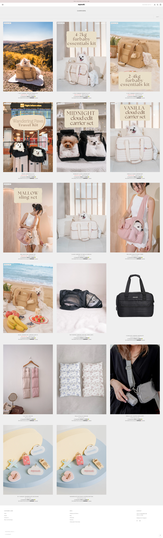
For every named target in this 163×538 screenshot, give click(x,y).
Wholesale (72, 517)
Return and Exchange (8, 519)
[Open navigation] (2, 4)
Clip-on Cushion (28, 416)
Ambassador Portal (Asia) (75, 521)
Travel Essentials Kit (28, 173)
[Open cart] (160, 4)
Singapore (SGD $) (146, 4)
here (142, 515)
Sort (157, 16)
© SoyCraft (8, 534)
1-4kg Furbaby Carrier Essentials (28, 93)
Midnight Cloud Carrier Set (81, 173)
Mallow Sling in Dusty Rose (135, 254)
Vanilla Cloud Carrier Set (135, 173)
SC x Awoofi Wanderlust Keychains (28, 496)
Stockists (71, 519)
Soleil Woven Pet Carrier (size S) (28, 334)
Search (5, 515)
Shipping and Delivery (74, 513)
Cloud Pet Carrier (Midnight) (135, 335)
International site (143, 513)
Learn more (36, 178)
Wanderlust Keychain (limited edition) (81, 496)
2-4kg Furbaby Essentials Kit (135, 93)
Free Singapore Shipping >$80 (81, 1)
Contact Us (6, 517)
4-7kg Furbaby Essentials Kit (81, 93)
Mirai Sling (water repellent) (135, 416)
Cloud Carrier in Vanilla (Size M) (81, 254)
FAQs (5, 513)
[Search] (157, 4)
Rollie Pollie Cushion (81, 416)
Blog (71, 515)
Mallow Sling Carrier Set (28, 254)
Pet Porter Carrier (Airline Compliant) (81, 334)
